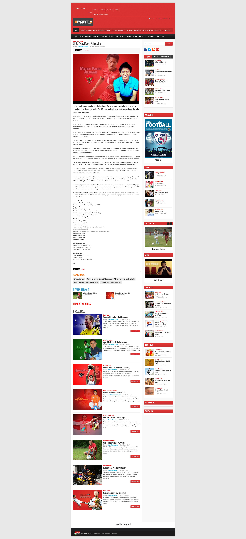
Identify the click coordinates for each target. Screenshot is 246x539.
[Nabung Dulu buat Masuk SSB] (110, 295)
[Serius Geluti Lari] (149, 184)
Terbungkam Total (159, 202)
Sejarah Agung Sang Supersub (114, 492)
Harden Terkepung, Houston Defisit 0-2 (162, 100)
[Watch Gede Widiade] (158, 277)
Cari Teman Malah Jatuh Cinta (90, 293)
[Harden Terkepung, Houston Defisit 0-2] (149, 100)
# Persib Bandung (79, 279)
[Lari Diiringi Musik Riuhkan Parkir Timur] (149, 314)
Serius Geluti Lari (159, 183)
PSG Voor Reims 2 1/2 (160, 62)
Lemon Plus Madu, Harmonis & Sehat (163, 352)
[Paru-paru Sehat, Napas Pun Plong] (149, 381)
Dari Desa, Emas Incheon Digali (114, 417)
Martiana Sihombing (112, 370)
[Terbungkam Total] (149, 203)
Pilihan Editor (165, 57)
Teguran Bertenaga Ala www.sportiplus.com (161, 324)
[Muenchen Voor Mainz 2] (149, 82)
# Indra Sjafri (118, 279)
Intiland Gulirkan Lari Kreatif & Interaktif (163, 333)
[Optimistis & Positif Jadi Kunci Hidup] (149, 371)
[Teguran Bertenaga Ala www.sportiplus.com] (149, 323)
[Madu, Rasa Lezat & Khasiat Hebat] (149, 362)
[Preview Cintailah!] (158, 157)
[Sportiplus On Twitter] (149, 49)
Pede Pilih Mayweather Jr (161, 192)
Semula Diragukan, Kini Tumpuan (115, 317)
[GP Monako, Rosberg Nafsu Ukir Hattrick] (149, 72)
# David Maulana (116, 282)
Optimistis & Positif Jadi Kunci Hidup (163, 372)
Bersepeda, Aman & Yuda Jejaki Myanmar (163, 304)
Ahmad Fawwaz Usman (83, 46)
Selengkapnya (135, 331)
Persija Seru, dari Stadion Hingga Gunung (162, 295)
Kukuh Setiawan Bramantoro (114, 395)
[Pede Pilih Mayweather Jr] (149, 193)
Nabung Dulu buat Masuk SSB (122, 293)
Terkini (156, 57)
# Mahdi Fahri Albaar (92, 282)
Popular (148, 57)
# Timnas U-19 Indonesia (104, 279)
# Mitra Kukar (91, 279)
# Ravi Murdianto (129, 279)
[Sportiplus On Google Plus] (157, 49)
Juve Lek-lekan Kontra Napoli (90, 30)
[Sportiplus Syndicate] (153, 49)
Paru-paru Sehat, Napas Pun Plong (162, 381)
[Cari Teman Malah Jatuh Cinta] (77, 295)
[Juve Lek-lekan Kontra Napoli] (149, 91)
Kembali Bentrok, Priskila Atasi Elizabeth (165, 30)
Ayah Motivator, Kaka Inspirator (115, 342)
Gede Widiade (158, 280)
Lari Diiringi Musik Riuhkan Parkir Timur (162, 314)
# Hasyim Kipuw (79, 282)
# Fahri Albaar (105, 282)
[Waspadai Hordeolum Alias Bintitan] (149, 391)
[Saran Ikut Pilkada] (149, 175)
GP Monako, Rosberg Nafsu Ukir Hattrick (126, 30)
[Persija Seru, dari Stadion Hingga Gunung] (149, 295)
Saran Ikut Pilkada (160, 174)
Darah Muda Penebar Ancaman (114, 467)
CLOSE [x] (77, 532)
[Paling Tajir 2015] (149, 212)
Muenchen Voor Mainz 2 (107, 30)
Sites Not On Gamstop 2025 (101, 14)
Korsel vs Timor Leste (158, 249)
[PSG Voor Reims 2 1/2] (149, 63)
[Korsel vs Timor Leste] (158, 246)
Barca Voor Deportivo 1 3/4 (146, 30)
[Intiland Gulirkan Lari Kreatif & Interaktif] (149, 333)
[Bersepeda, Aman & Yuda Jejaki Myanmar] (149, 304)
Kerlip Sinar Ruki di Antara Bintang (116, 367)
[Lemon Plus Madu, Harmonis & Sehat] (149, 352)
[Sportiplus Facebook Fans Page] (145, 49)
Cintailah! (158, 160)
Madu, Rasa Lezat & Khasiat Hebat (162, 362)
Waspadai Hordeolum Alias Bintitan (162, 391)
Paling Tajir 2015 (159, 211)
